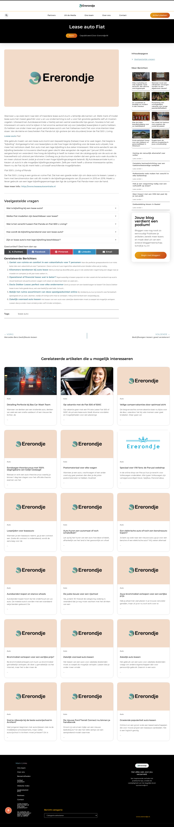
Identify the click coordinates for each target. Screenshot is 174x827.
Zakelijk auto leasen (130, 657)
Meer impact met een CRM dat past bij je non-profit (150, 195)
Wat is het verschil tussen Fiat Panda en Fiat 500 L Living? (61, 224)
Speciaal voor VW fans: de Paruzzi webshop (142, 467)
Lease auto (10, 136)
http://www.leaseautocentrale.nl (38, 186)
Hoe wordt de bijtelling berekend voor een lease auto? (61, 232)
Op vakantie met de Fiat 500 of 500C (82, 404)
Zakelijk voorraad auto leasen (25, 299)
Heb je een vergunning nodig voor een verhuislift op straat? (150, 185)
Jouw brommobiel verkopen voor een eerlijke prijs (143, 595)
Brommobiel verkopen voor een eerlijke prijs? (30, 657)
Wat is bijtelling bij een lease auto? (61, 208)
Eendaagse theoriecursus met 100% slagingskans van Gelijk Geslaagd (25, 468)
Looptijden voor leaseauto (20, 531)
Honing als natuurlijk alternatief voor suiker (149, 154)
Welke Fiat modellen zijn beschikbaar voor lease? (61, 216)
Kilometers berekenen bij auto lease (28, 270)
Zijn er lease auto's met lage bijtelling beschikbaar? (61, 240)
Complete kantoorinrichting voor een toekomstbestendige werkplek (149, 164)
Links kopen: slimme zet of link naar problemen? (23, 806)
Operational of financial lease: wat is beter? (32, 277)
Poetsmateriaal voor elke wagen (80, 467)
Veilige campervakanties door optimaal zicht (143, 404)
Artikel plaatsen (21, 781)
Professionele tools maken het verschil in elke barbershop (151, 174)
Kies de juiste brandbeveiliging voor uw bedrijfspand (140, 124)
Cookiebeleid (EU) (22, 790)
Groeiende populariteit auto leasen (138, 720)
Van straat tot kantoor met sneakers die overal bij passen (160, 124)
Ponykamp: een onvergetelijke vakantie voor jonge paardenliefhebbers (159, 105)
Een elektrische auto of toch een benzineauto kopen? (143, 532)
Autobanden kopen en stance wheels (26, 594)
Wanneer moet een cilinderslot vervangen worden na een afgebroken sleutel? (160, 85)
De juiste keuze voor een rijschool (80, 594)
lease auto (23, 314)
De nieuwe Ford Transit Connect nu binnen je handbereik (86, 721)
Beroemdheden (24, 776)
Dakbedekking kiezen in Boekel (146, 204)
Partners (52, 15)
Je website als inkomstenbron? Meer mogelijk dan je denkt (24, 814)
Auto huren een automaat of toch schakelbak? (80, 532)
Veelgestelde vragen (144, 59)
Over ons (106, 15)
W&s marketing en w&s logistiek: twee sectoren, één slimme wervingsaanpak (140, 85)
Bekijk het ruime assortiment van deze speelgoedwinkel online (43, 292)
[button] (6, 15)
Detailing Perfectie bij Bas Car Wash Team (28, 404)
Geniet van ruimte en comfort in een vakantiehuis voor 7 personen (45, 262)
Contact (122, 15)
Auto (71, 35)
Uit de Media (70, 15)
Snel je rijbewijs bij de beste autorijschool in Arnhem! (29, 721)
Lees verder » (138, 158)
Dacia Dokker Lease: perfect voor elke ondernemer (36, 284)
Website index (23, 786)
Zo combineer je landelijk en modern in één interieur (140, 104)
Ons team (89, 15)
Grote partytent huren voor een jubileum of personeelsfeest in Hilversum (140, 143)
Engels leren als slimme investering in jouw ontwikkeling (160, 142)
